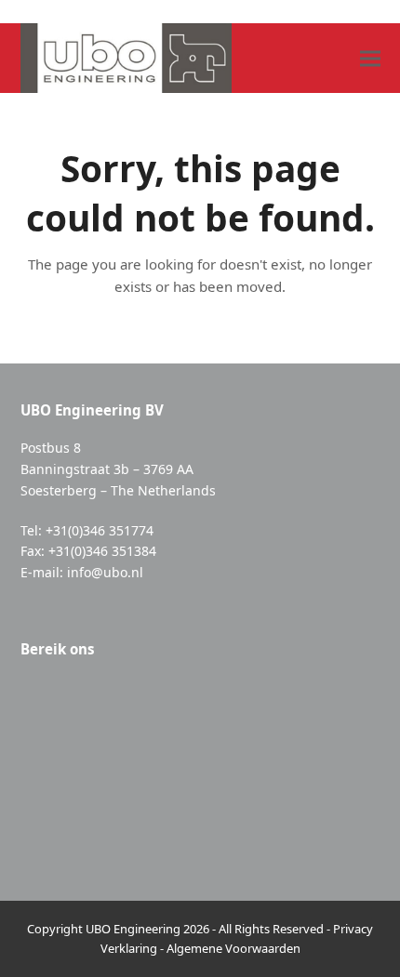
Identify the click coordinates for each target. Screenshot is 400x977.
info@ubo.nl (105, 572)
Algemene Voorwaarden (233, 948)
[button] (370, 58)
